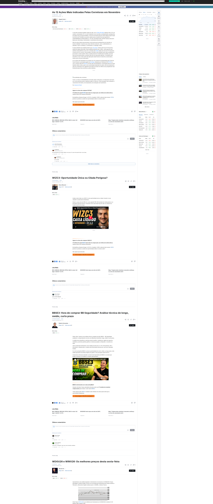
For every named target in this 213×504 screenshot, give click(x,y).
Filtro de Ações (72, 3)
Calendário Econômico (64, 3)
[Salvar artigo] (127, 15)
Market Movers (142, 111)
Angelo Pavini (62, 19)
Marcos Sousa (57, 294)
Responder (55, 146)
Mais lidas (20, 4)
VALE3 (85, 63)
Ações (37, 4)
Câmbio (40, 4)
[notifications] (191, 1)
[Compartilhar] (125, 15)
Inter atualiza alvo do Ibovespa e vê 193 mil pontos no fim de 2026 (149, 102)
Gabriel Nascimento (58, 144)
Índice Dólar (141, 35)
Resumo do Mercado (32, 4)
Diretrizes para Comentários (56, 141)
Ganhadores (146, 114)
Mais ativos (141, 114)
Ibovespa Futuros (142, 26)
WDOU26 (81, 502)
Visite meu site (67, 21)
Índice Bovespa (100, 32)
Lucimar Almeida (58, 442)
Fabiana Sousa (57, 435)
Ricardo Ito (61, 468)
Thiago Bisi (82, 124)
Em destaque (26, 4)
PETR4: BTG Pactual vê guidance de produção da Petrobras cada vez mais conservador (149, 91)
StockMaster (57, 149)
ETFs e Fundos (57, 4)
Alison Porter (110, 124)
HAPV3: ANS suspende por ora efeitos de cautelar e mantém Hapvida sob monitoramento (149, 97)
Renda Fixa (52, 4)
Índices (144, 12)
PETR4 (109, 62)
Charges (61, 4)
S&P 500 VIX (141, 31)
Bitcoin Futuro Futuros (142, 33)
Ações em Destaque (143, 136)
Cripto (48, 4)
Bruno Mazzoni (62, 185)
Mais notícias (147, 106)
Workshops (65, 4)
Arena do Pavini (78, 85)
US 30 (140, 29)
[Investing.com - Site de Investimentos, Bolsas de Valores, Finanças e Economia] (22, 1)
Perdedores (151, 114)
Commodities (45, 4)
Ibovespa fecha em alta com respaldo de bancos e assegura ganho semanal (149, 85)
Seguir (133, 21)
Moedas (140, 12)
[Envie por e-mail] (73, 111)
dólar (97, 50)
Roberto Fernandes (63, 323)
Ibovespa (95, 47)
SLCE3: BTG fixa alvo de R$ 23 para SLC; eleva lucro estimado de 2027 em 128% (149, 80)
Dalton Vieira (54, 124)
